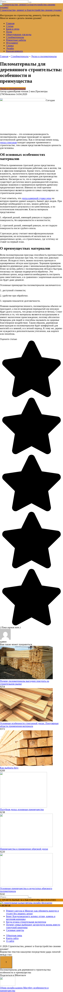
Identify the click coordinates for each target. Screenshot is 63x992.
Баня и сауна (12, 29)
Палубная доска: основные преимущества (22, 809)
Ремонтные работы (16, 40)
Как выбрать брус (9, 767)
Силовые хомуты (15, 930)
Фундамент (12, 42)
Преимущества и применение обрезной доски (24, 849)
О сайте (10, 941)
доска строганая (8, 142)
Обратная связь (14, 935)
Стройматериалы (15, 37)
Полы (9, 31)
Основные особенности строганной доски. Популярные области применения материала (29, 724)
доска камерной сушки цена (36, 198)
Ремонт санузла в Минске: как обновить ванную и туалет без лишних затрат (32, 912)
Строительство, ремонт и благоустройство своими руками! (31, 10)
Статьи (9, 26)
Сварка (10, 45)
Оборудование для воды (18, 34)
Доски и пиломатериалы (13, 88)
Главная (10, 23)
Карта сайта (12, 938)
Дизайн (10, 48)
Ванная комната (14, 51)
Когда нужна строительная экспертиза (26, 922)
